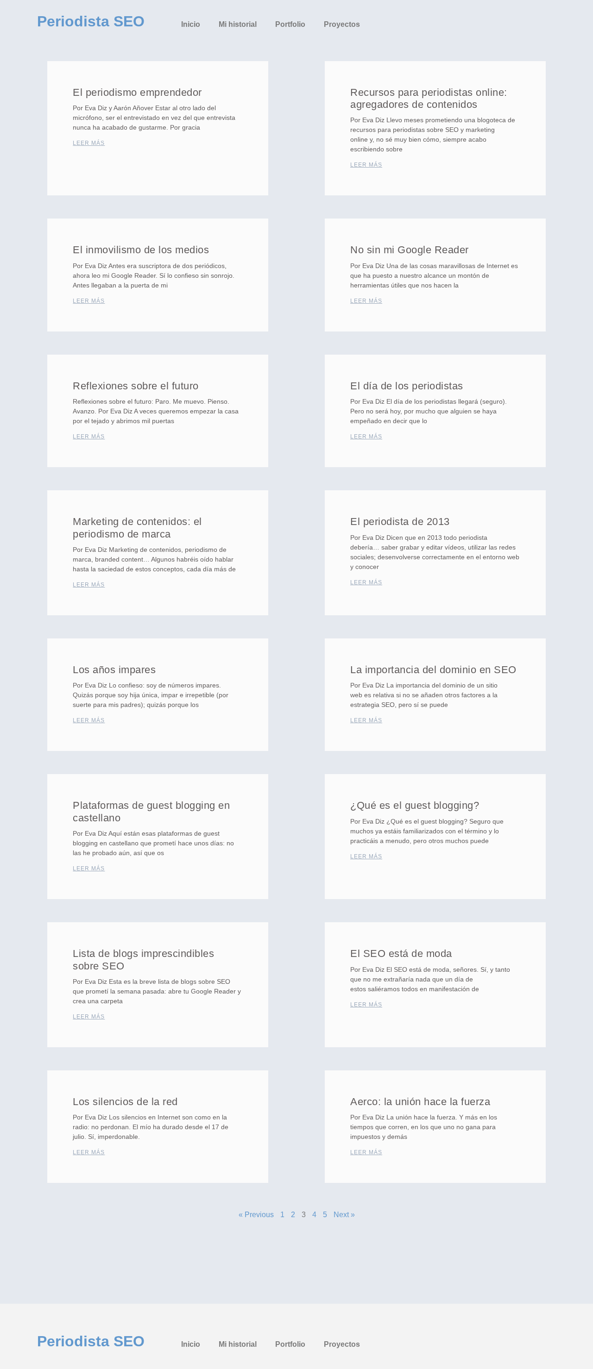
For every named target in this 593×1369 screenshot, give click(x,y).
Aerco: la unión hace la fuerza (420, 1101)
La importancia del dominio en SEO (433, 669)
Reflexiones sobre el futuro (136, 386)
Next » (344, 1215)
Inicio (190, 24)
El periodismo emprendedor (137, 92)
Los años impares (114, 669)
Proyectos (342, 24)
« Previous (256, 1215)
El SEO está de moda (401, 953)
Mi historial (238, 24)
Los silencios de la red (125, 1101)
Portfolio (290, 24)
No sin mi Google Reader (409, 250)
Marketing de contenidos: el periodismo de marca (137, 527)
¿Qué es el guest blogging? (414, 805)
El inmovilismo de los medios (141, 250)
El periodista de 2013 (400, 521)
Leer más (89, 143)
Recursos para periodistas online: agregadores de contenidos (428, 98)
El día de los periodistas (406, 386)
